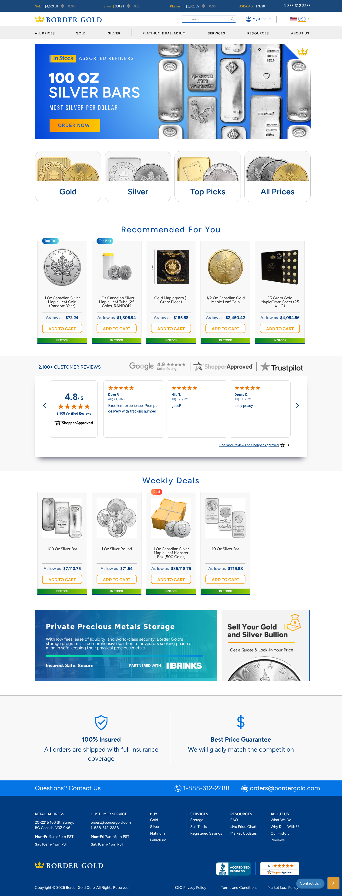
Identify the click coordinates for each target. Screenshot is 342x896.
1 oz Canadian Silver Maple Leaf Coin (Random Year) (62, 302)
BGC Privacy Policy (190, 887)
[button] (62, 328)
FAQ (234, 820)
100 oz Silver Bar (62, 549)
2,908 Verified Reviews (74, 413)
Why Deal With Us (285, 826)
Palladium (158, 840)
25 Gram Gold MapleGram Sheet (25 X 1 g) (280, 302)
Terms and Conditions (239, 887)
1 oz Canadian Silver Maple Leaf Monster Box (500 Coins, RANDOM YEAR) (171, 553)
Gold (154, 820)
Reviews (278, 840)
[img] (74, 406)
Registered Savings (206, 833)
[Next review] (297, 406)
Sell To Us (198, 826)
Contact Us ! (310, 883)
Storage (196, 820)
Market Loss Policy (283, 887)
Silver (154, 826)
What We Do (281, 820)
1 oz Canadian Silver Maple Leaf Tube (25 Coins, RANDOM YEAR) (116, 302)
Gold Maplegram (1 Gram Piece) (171, 300)
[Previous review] (45, 406)
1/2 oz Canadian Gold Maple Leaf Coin (225, 300)
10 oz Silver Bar (225, 549)
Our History (280, 833)
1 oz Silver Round (116, 549)
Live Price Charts (244, 826)
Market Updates (243, 833)
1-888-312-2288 (297, 6)
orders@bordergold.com (285, 788)
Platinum (157, 833)
